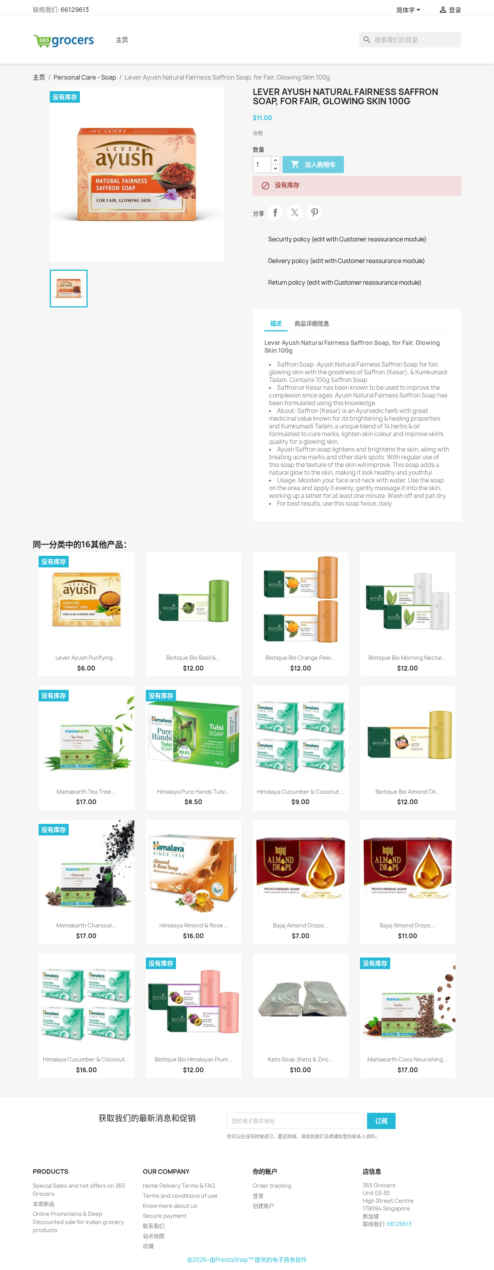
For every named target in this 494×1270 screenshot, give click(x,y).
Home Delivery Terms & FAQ (179, 1185)
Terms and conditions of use (180, 1195)
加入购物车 (313, 164)
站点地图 (153, 1235)
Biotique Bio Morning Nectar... (408, 657)
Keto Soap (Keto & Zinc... (300, 1059)
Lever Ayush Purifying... (86, 657)
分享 (275, 212)
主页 (122, 40)
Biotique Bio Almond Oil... (408, 791)
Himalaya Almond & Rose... (193, 925)
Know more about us (170, 1205)
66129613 (75, 9)
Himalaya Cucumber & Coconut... (300, 791)
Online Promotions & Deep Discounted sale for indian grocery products (78, 1222)
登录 (258, 1195)
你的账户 (265, 1171)
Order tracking (272, 1185)
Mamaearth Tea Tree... (86, 791)
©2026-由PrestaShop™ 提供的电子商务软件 (247, 1260)
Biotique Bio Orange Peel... (300, 657)
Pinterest (314, 212)
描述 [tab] (276, 323)
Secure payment (165, 1215)
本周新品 (43, 1203)
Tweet (295, 212)
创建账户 (263, 1205)
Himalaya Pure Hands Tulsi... (193, 791)
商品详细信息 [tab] (311, 323)
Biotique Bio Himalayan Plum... (193, 1059)
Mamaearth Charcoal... (86, 925)
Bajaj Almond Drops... (300, 925)
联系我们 (153, 1225)
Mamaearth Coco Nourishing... (407, 1059)
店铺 (148, 1246)
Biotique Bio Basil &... (193, 657)
